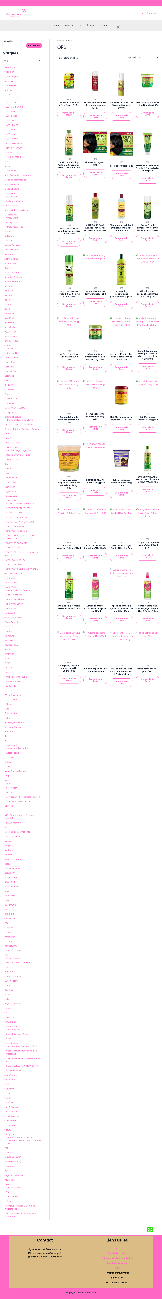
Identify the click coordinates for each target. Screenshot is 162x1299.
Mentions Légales (117, 1263)
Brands (69, 40)
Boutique (69, 25)
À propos (91, 25)
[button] (143, 13)
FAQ (117, 1248)
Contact (104, 25)
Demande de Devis (69, 113)
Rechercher (8, 41)
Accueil (57, 25)
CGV (117, 1267)
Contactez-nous (117, 1253)
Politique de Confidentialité (117, 1258)
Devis (80, 25)
